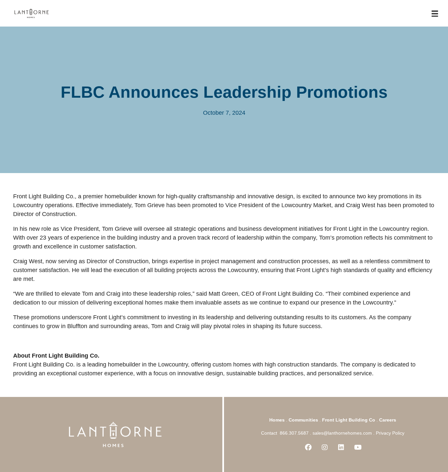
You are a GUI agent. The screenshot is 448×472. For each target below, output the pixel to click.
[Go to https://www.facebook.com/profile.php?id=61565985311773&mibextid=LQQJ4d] (308, 447)
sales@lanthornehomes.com (342, 433)
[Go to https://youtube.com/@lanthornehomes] (357, 447)
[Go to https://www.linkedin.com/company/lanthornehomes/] (341, 447)
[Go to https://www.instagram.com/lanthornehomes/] (324, 447)
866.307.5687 (294, 433)
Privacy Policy (390, 433)
